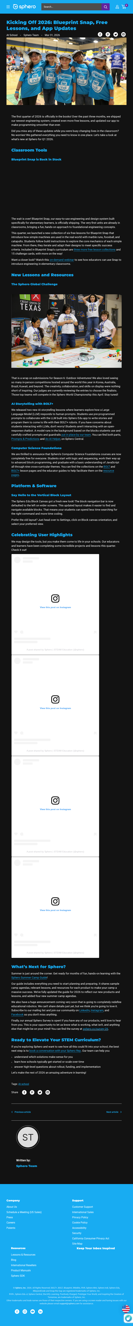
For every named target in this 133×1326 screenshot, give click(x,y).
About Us (11, 1206)
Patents (10, 1227)
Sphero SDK (18, 1275)
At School (12, 35)
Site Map (77, 1243)
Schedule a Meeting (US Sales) (24, 1212)
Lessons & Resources (23, 1254)
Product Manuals (21, 1270)
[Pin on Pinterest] (108, 34)
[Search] (106, 6)
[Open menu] (8, 7)
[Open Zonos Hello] (126, 1309)
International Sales (83, 1212)
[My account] (117, 7)
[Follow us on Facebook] (17, 1311)
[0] (124, 7)
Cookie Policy (80, 1222)
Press (9, 1217)
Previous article (23, 1112)
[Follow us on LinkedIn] (40, 1311)
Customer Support (82, 1206)
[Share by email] (123, 34)
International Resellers (23, 1265)
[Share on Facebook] (100, 34)
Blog (13, 1259)
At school (23, 1084)
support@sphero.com (69, 1303)
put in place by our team (76, 434)
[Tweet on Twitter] (115, 34)
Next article (112, 1112)
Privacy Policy (80, 1217)
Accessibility (79, 1227)
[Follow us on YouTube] (32, 1311)
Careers (10, 1222)
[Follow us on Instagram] (25, 1311)
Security (76, 1233)
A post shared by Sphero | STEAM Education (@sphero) (55, 649)
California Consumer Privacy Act (90, 1238)
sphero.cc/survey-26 (95, 1028)
